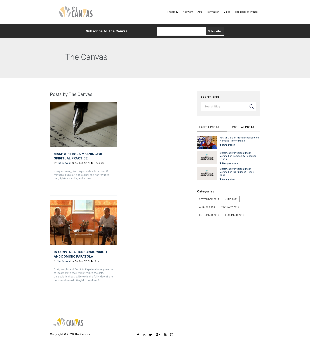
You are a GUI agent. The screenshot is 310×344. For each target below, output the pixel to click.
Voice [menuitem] (227, 11)
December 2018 (234, 215)
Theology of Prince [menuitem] (246, 11)
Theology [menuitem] (172, 11)
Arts (97, 261)
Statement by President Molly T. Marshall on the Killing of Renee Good (237, 172)
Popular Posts (243, 127)
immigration (228, 145)
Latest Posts (209, 127)
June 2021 (231, 199)
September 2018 (209, 215)
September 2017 (209, 199)
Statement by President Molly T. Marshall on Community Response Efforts (238, 156)
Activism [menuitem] (188, 11)
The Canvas (63, 163)
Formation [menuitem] (213, 11)
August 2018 (207, 207)
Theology (99, 163)
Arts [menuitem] (200, 11)
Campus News (229, 163)
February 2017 (230, 207)
